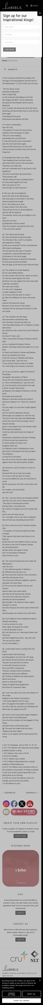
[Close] (40, 980)
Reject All (31, 994)
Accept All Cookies (21, 1000)
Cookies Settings (11, 994)
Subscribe (9, 49)
